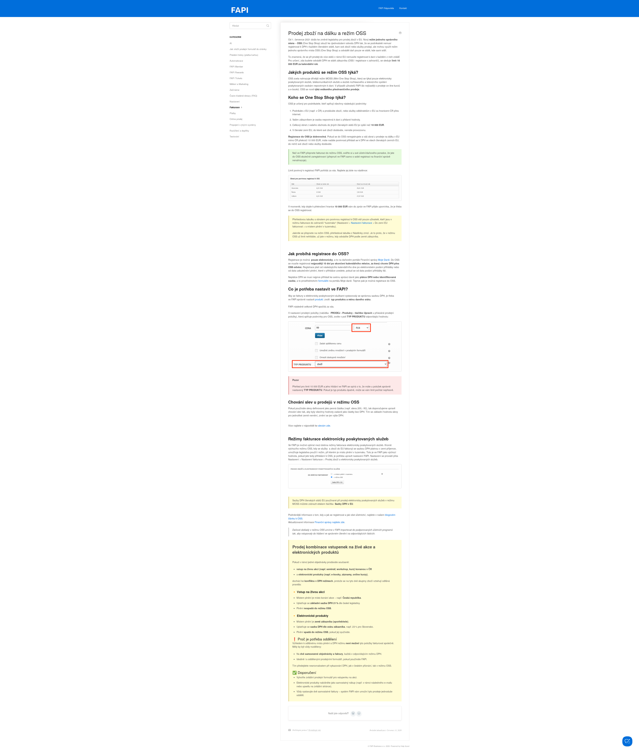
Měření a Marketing (239, 84)
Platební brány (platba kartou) (244, 54)
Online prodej (236, 119)
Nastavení (235, 101)
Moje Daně (384, 259)
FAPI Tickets (236, 78)
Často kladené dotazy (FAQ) (243, 95)
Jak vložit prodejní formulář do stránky (248, 49)
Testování (234, 136)
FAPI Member (236, 66)
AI (231, 43)
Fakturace (235, 107)
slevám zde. (324, 425)
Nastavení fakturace (361, 222)
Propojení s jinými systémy (243, 124)
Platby (233, 113)
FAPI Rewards (237, 72)
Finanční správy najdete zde (329, 522)
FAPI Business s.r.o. (377, 746)
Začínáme (234, 89)
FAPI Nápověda (386, 8)
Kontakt (403, 8)
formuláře (323, 280)
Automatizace (236, 60)
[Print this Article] (400, 33)
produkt (319, 299)
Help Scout (405, 746)
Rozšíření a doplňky (239, 130)
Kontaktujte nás (315, 730)
